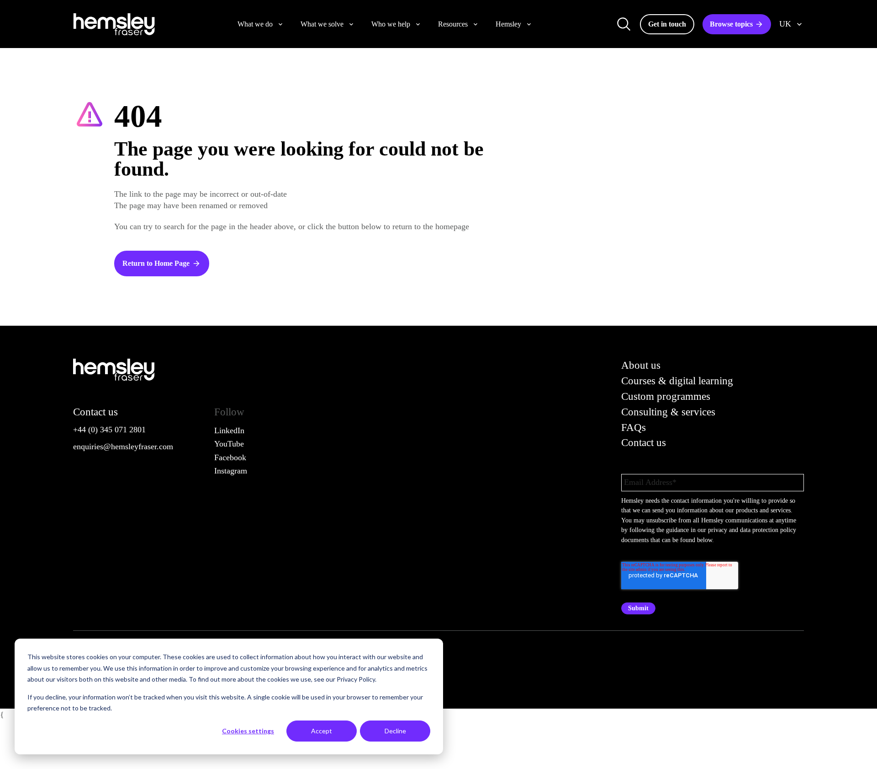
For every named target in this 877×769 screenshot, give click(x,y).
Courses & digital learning (677, 381)
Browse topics (731, 24)
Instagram (230, 470)
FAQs (633, 427)
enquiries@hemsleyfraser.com (123, 446)
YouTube (229, 443)
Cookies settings (248, 731)
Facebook (230, 457)
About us (640, 365)
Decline (395, 731)
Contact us (643, 442)
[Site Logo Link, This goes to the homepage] (114, 24)
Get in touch (667, 24)
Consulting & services (668, 412)
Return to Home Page (156, 263)
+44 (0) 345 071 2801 (109, 429)
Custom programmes (665, 396)
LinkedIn (229, 430)
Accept (321, 731)
